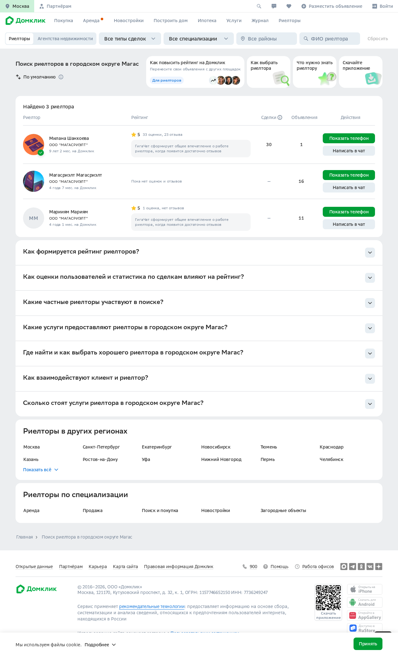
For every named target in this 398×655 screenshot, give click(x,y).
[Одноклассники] (361, 566)
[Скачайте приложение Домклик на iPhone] (364, 589)
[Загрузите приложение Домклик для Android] (364, 602)
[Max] (344, 566)
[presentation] (199, 252)
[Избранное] (288, 6)
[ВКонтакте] (370, 566)
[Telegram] (352, 566)
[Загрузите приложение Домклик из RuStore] (364, 628)
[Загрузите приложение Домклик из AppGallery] (364, 615)
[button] (17, 6)
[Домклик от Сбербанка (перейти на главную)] (36, 592)
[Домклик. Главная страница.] (24, 20)
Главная (24, 537)
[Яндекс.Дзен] (378, 566)
